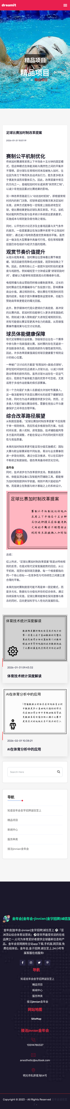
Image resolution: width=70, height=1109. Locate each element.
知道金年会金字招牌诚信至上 (24, 810)
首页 (25, 80)
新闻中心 (12, 829)
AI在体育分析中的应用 (24, 749)
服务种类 (12, 839)
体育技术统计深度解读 (24, 676)
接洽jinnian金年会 (18, 848)
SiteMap (36, 1018)
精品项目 (12, 820)
